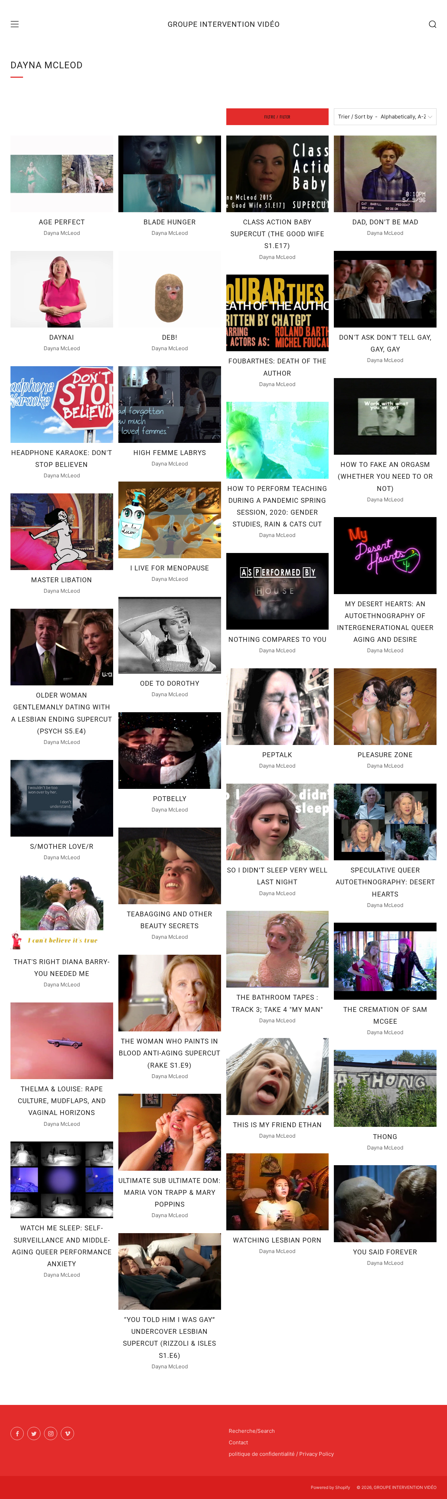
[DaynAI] (61, 289)
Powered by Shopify (330, 1487)
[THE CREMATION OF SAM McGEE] (385, 961)
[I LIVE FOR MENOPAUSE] (169, 520)
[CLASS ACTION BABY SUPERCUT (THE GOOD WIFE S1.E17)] (277, 174)
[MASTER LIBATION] (61, 531)
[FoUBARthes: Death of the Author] (277, 313)
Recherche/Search (252, 1431)
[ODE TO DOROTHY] (169, 635)
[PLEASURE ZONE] (385, 706)
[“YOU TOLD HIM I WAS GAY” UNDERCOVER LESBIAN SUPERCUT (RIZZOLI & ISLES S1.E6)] (169, 1271)
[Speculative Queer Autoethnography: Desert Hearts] (385, 822)
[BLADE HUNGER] (169, 174)
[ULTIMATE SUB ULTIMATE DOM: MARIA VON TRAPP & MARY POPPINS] (169, 1132)
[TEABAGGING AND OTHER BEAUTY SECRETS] (169, 866)
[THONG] (385, 1088)
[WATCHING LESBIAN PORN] (277, 1191)
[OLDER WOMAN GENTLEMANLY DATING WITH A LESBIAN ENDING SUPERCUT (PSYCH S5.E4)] (61, 647)
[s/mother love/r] (61, 798)
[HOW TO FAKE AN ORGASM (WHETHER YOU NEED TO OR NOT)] (385, 416)
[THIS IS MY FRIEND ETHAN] (277, 1076)
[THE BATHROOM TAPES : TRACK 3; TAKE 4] (277, 949)
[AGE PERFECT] (61, 174)
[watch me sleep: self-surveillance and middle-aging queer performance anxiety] (61, 1179)
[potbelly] (169, 750)
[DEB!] (169, 289)
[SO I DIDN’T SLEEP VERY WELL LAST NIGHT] (277, 822)
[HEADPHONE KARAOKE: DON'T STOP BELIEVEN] (61, 404)
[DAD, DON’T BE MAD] (385, 174)
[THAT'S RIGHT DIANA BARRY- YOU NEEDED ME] (61, 913)
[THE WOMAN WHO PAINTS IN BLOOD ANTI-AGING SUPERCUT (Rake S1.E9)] (169, 993)
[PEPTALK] (277, 706)
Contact (238, 1442)
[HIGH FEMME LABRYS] (169, 404)
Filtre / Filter (277, 117)
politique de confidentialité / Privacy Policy (281, 1454)
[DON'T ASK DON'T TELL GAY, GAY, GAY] (385, 289)
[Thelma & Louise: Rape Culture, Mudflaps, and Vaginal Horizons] (61, 1040)
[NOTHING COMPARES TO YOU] (277, 591)
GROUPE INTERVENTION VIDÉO (224, 24)
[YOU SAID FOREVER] (385, 1203)
